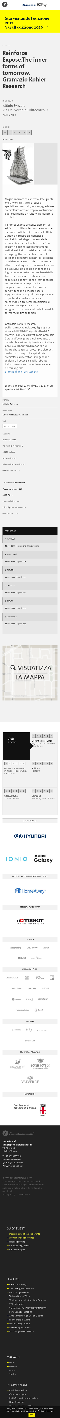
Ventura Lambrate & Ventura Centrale (26, 1300)
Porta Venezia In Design (19, 1312)
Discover (12, 1366)
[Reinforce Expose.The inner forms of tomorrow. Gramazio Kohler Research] (18, 164)
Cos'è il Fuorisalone (17, 1390)
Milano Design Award (18, 1323)
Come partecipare (16, 1394)
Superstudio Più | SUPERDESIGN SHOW (26, 1308)
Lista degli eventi (16, 1242)
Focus (11, 1362)
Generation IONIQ (16, 1284)
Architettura (9, 426)
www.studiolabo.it (13, 1166)
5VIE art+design (15, 1304)
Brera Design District (18, 1292)
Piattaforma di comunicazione (22, 1398)
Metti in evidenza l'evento (20, 1238)
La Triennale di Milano (18, 1320)
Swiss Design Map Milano (20, 1288)
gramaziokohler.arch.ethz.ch (21, 371)
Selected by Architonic (18, 1327)
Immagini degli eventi (18, 1246)
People (11, 1370)
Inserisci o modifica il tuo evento (23, 1234)
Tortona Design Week (18, 1296)
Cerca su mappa (16, 1250)
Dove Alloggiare (15, 1402)
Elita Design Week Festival (20, 1331)
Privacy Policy (8, 1194)
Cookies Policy (23, 1194)
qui (52, 1411)
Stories (11, 1374)
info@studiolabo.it (15, 1163)
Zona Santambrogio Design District (25, 1316)
